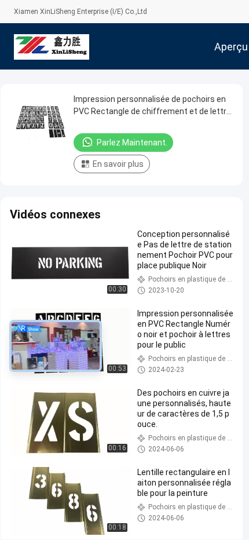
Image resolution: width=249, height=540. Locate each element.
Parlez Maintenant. (132, 142)
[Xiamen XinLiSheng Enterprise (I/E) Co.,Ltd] (51, 46)
